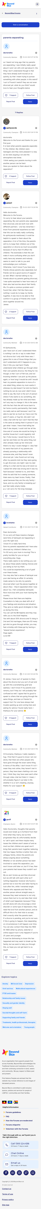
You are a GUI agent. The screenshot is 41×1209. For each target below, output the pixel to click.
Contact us (6, 1189)
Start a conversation (20, 25)
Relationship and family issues (14, 998)
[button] (6, 95)
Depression (29, 984)
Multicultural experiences (25, 988)
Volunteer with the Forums (17, 1129)
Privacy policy (8, 1199)
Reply (30, 101)
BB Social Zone (16, 984)
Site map (5, 1205)
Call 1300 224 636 (20, 1143)
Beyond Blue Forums (8, 4)
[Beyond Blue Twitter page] (26, 1173)
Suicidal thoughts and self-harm (15, 1013)
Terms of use (7, 1194)
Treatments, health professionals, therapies (19, 1022)
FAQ (7, 1116)
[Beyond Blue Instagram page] (19, 1173)
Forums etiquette (13, 1125)
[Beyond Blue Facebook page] (6, 1173)
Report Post (10, 101)
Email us (15, 1163)
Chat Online (17, 1153)
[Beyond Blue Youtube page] (12, 1173)
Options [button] (37, 13)
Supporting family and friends (14, 1017)
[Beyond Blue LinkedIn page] (32, 1173)
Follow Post (30, 95)
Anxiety (5, 984)
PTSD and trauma (9, 993)
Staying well (7, 1008)
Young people (29, 1027)
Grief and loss (8, 988)
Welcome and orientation (12, 1027)
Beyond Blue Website (10, 1052)
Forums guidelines (13, 1112)
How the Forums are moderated (19, 1121)
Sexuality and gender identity (13, 1003)
